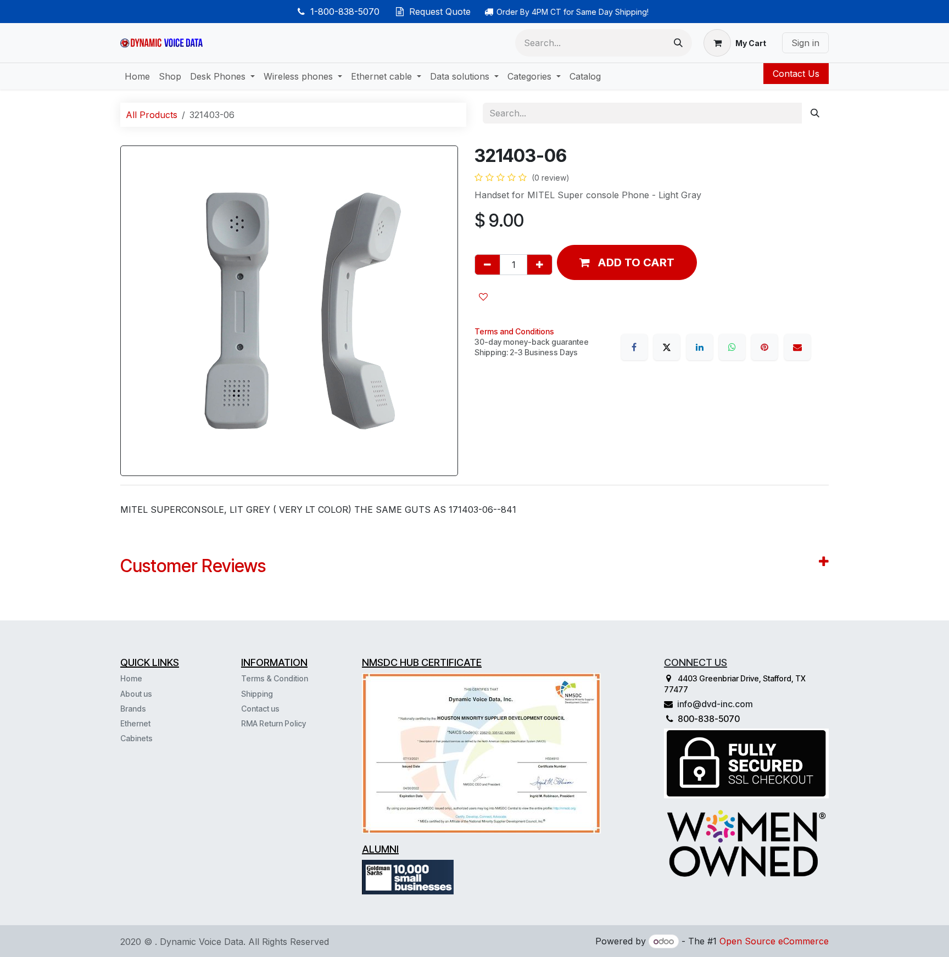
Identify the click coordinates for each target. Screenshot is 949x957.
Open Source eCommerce (774, 941)
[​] (154, 737)
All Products (151, 114)
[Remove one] (487, 264)
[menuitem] (137, 76)
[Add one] (539, 264)
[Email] (797, 347)
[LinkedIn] (699, 347)
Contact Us (796, 73)
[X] (667, 347)
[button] (627, 262)
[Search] (678, 43)
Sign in (805, 42)
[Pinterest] (764, 347)
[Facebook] (634, 347)
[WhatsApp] (732, 347)
